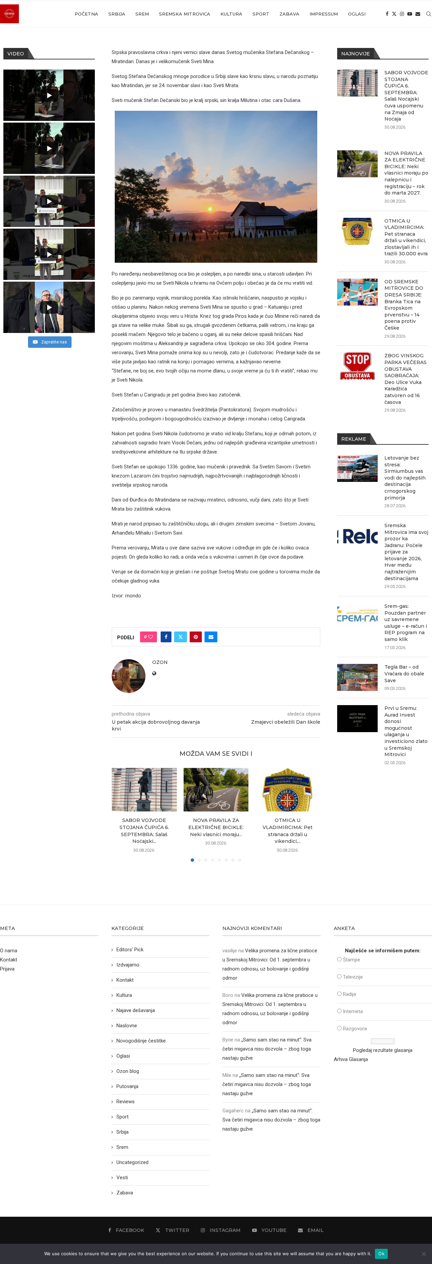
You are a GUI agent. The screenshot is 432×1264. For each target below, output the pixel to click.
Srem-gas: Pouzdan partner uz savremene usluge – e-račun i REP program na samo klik (405, 622)
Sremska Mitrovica (184, 14)
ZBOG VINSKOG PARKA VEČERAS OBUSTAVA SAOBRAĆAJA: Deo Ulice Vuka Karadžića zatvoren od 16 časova (405, 379)
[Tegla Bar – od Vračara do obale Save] (357, 677)
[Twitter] (394, 13)
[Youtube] (409, 13)
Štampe (351, 960)
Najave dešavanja (135, 1010)
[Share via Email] (211, 636)
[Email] (417, 13)
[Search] (428, 13)
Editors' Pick (129, 950)
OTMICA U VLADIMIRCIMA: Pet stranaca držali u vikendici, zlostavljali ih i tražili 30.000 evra (406, 237)
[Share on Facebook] (166, 636)
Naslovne (126, 1026)
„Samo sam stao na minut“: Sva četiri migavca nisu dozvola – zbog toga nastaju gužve (267, 1049)
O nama (8, 951)
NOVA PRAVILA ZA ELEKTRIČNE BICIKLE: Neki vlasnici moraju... (216, 827)
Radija (349, 994)
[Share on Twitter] (180, 636)
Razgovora (355, 1029)
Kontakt (8, 960)
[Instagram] (402, 13)
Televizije (353, 977)
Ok (381, 1253)
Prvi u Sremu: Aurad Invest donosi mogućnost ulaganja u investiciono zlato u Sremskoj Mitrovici (406, 731)
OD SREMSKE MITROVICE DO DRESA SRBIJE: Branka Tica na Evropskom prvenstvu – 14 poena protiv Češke (403, 305)
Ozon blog (127, 1071)
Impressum (323, 14)
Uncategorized (132, 1162)
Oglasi (357, 14)
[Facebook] (387, 13)
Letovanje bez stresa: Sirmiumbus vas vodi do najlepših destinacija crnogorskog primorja (405, 478)
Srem (142, 14)
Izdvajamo (127, 965)
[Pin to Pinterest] (196, 636)
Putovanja (127, 1086)
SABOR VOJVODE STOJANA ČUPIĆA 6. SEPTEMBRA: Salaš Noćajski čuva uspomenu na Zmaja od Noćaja (406, 96)
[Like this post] (150, 636)
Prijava (7, 969)
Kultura (231, 14)
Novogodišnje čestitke (141, 1041)
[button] (121, 814)
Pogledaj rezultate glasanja (382, 1050)
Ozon (160, 662)
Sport (260, 14)
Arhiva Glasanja (351, 1059)
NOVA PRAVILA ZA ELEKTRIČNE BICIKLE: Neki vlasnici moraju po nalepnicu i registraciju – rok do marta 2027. (406, 173)
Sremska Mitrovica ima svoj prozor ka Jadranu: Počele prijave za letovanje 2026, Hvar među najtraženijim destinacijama (406, 552)
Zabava (289, 14)
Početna (86, 14)
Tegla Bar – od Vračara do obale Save (404, 673)
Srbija (116, 14)
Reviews (125, 1102)
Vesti (122, 1178)
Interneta (353, 1011)
